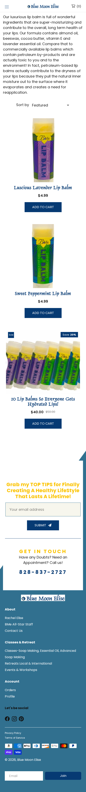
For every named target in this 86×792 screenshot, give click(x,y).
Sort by (23, 104)
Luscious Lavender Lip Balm (43, 188)
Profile (10, 696)
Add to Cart (43, 207)
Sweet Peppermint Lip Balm (43, 294)
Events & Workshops (21, 670)
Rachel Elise (14, 618)
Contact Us (14, 630)
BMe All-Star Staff (19, 624)
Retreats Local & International (28, 663)
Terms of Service (15, 737)
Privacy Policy (13, 733)
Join (63, 775)
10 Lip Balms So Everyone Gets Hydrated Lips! (43, 402)
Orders (10, 690)
